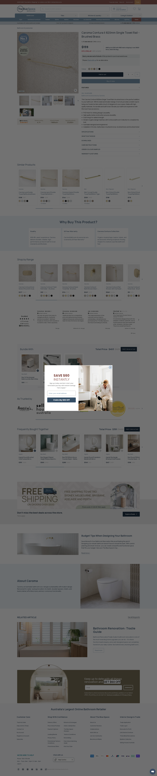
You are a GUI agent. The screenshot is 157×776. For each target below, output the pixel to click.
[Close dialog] (110, 367)
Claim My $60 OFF (61, 400)
